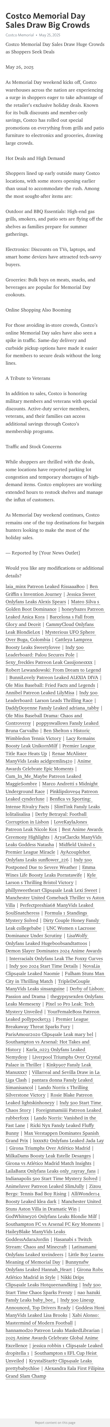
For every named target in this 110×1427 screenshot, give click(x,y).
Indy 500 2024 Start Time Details (43, 966)
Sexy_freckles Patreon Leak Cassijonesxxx (49, 662)
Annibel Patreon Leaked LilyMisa (40, 693)
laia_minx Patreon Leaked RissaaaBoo (45, 586)
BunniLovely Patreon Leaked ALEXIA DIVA (53, 677)
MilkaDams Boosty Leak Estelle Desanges (48, 1156)
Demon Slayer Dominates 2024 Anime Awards (53, 951)
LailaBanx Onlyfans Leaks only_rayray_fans (51, 1171)
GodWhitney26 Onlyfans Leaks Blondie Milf (51, 1216)
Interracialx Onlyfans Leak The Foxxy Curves (56, 958)
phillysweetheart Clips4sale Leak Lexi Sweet (51, 890)
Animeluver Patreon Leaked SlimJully (45, 1186)
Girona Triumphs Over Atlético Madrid (49, 1148)
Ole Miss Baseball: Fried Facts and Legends (50, 685)
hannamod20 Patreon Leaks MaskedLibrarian (53, 1330)
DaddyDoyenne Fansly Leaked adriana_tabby (52, 708)
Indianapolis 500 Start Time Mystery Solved (51, 1178)
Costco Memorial (20, 35)
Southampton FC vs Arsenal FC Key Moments (53, 1224)
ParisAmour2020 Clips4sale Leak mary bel (49, 1034)
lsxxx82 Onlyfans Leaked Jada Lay (68, 1141)
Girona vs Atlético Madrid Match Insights (48, 1163)
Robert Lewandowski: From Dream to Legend (53, 670)
